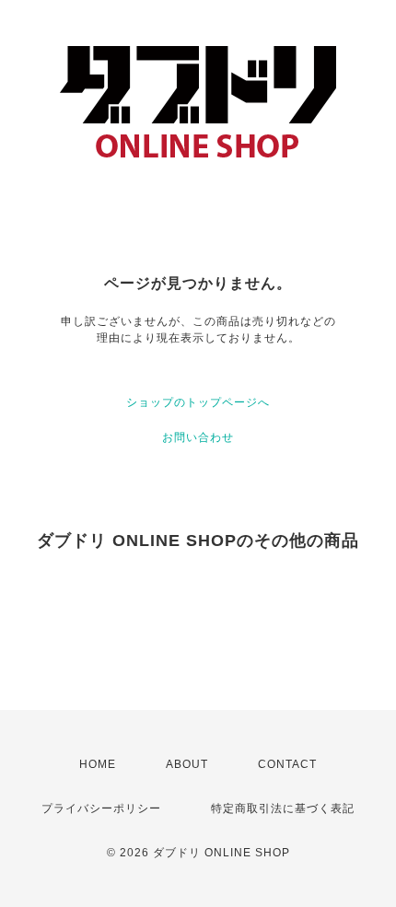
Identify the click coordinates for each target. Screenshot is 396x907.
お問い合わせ (198, 437)
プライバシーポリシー (101, 808)
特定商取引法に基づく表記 (283, 808)
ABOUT (187, 764)
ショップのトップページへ (198, 402)
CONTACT (287, 764)
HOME (97, 764)
